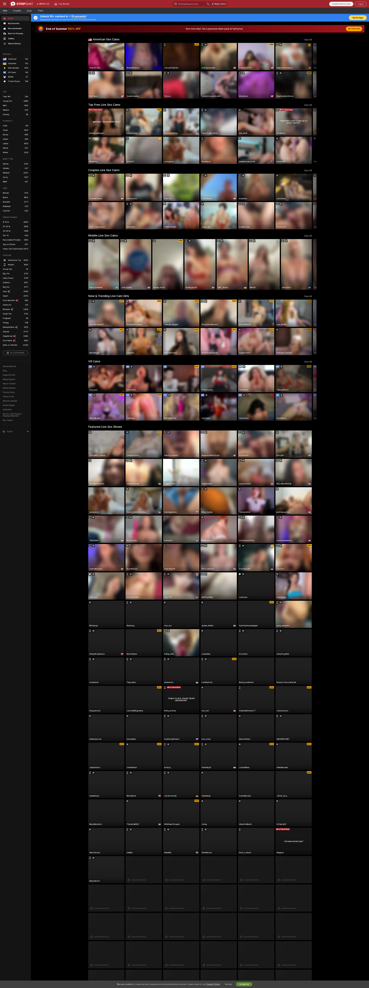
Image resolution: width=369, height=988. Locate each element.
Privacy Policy (9, 392)
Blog (5, 371)
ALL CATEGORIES (17, 353)
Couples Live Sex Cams (103, 170)
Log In (360, 4)
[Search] (208, 4)
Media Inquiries (9, 388)
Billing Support (9, 379)
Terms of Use (8, 397)
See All (308, 39)
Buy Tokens (8, 420)
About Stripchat (9, 366)
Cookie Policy (213, 984)
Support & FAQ (9, 375)
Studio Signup (9, 405)
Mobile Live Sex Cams (103, 235)
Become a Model (10, 401)
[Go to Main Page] (21, 4)
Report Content (9, 384)
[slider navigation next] (309, 71)
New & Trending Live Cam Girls (108, 296)
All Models (7, 410)
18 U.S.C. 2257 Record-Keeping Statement (12, 415)
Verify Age (357, 18)
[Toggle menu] (4, 4)
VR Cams (94, 361)
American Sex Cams (106, 39)
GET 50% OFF (354, 29)
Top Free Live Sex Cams (104, 104)
